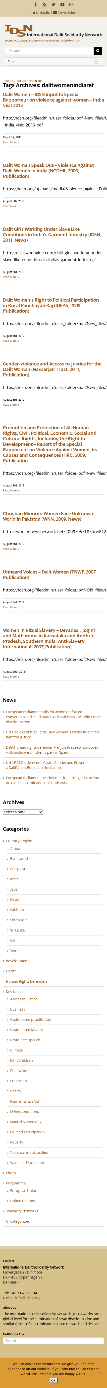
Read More (10, 142)
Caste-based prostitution (30, 1019)
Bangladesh (19, 858)
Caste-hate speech (25, 1040)
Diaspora (17, 869)
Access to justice (23, 999)
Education (18, 1081)
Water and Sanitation (27, 1162)
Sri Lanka (17, 930)
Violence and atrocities (29, 1152)
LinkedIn (42, 12)
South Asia (18, 920)
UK (12, 940)
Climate (16, 1050)
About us (9, 1307)
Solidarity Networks (22, 1211)
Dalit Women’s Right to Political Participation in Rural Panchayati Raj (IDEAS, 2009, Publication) (51, 305)
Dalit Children (21, 1060)
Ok (53, 1380)
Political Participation (27, 1132)
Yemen (16, 950)
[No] (100, 1372)
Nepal (15, 899)
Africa (15, 848)
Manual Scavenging (26, 1122)
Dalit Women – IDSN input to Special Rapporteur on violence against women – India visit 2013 (53, 100)
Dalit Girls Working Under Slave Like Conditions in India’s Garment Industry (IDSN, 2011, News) (52, 235)
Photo (11, 1173)
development (17, 961)
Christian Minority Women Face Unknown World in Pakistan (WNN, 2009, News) (48, 516)
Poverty (16, 1142)
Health (11, 971)
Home (9, 81)
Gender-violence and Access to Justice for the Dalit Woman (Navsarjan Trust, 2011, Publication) (52, 369)
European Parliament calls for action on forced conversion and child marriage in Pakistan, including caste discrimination (54, 717)
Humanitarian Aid (24, 1101)
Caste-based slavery (26, 1030)
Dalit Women (21, 1070)
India (14, 879)
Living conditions (24, 1111)
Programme (16, 1183)
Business (17, 1009)
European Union (23, 1190)
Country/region (19, 841)
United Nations (22, 1201)
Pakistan (17, 910)
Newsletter (66, 12)
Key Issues (14, 991)
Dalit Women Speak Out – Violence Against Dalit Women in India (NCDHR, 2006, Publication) (48, 171)
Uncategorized (18, 1221)
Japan (15, 889)
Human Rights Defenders (27, 981)
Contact (8, 1261)
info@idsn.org (27, 1298)
